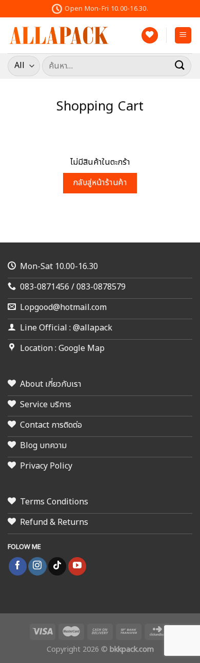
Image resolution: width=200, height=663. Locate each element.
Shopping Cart (100, 107)
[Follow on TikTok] (57, 566)
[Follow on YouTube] (77, 566)
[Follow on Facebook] (18, 566)
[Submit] (180, 66)
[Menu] (183, 35)
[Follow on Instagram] (37, 566)
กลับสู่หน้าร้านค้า (100, 183)
